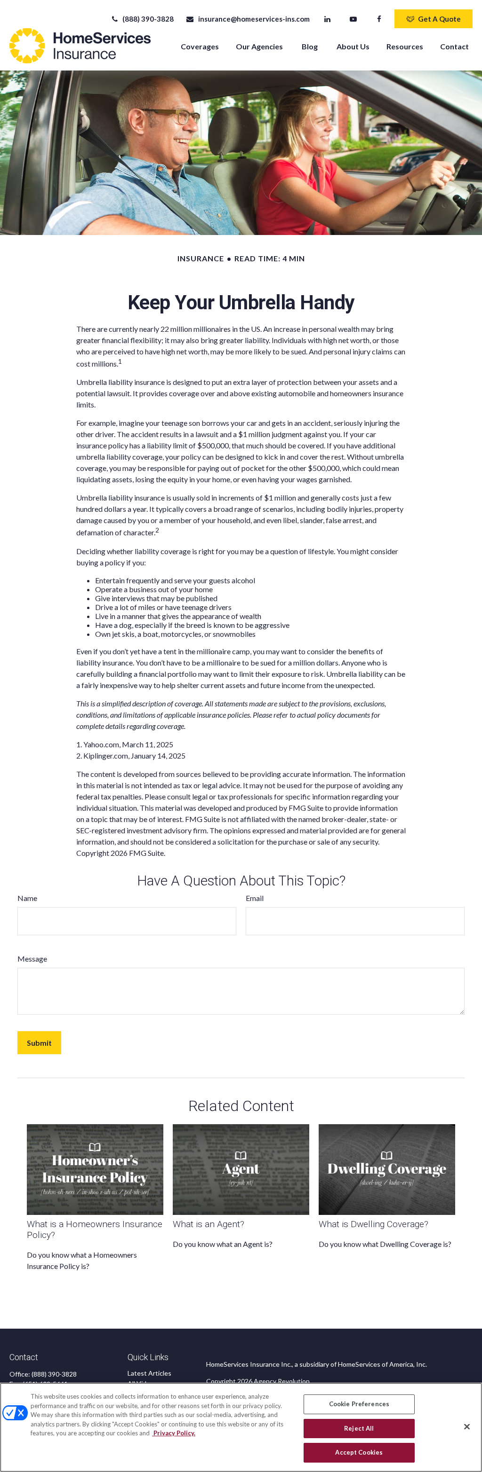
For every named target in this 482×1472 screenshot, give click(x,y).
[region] (241, 1427)
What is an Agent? (208, 1224)
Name (27, 897)
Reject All (359, 1428)
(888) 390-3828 (148, 19)
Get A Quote (439, 19)
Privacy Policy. (173, 1433)
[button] (200, 46)
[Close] (467, 1427)
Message (32, 958)
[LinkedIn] (327, 18)
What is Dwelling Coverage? (373, 1224)
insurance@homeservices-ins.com (253, 19)
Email (255, 897)
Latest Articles (149, 1373)
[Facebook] (379, 18)
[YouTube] (353, 18)
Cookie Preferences (359, 1404)
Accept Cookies (359, 1452)
